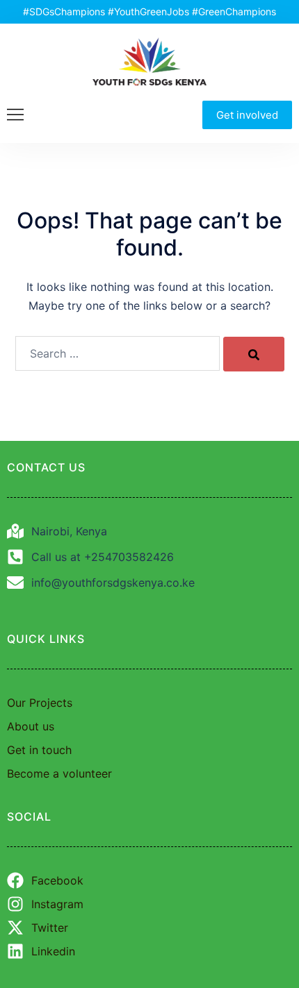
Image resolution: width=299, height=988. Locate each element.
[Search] (253, 354)
